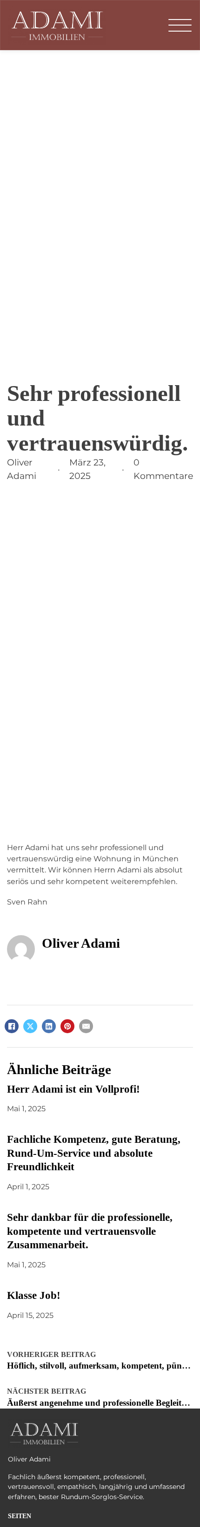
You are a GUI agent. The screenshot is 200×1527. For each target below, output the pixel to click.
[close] (180, 25)
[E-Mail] (86, 1026)
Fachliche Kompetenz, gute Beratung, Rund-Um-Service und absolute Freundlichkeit (93, 1153)
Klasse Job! (33, 1295)
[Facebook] (12, 1026)
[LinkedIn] (49, 1026)
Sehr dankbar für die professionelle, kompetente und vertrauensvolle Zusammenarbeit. (90, 1231)
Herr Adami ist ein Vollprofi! (73, 1089)
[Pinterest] (67, 1026)
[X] (30, 1026)
